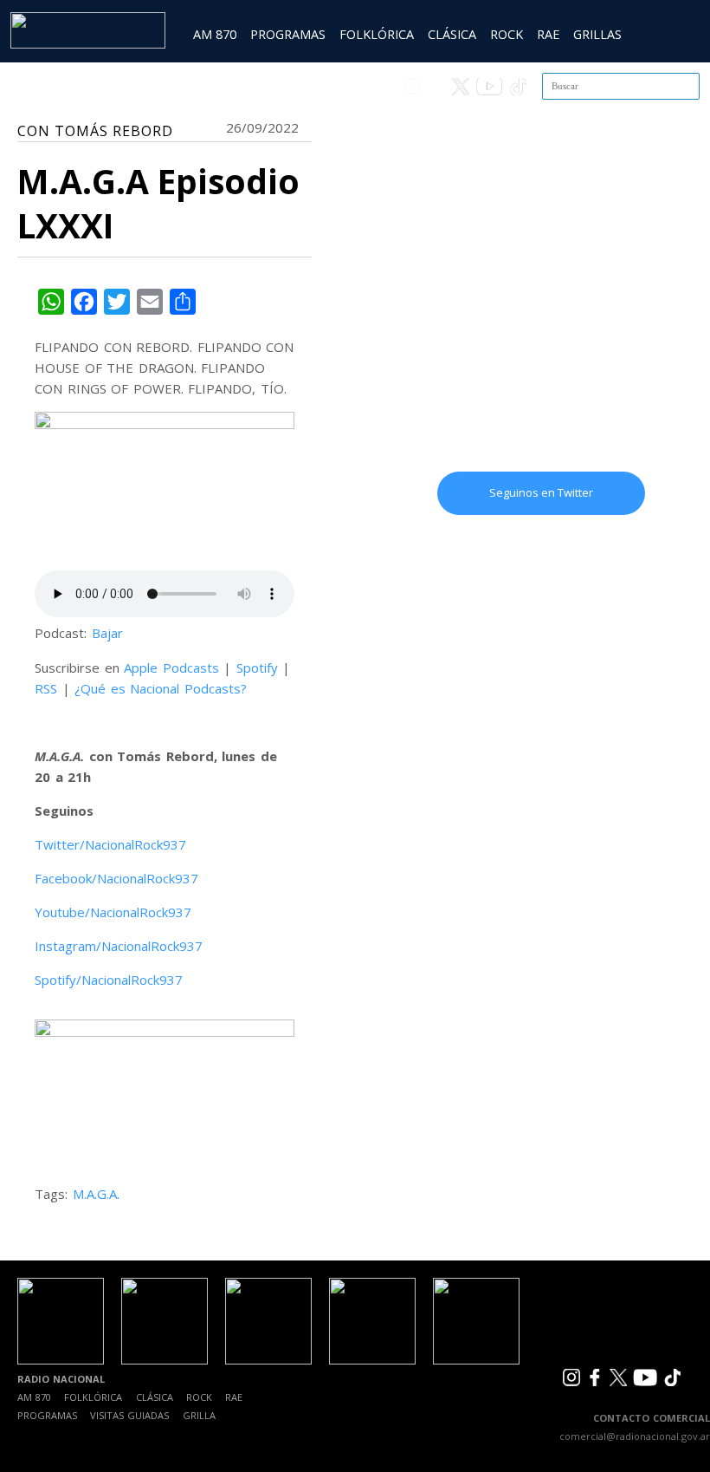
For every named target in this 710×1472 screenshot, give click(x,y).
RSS (46, 688)
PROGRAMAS (288, 34)
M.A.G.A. (96, 1193)
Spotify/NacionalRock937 (109, 979)
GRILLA (199, 1415)
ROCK (506, 34)
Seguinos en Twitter (541, 492)
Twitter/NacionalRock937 (110, 844)
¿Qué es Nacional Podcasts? (160, 688)
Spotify (257, 667)
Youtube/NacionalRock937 (113, 912)
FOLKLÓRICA (376, 34)
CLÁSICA (452, 34)
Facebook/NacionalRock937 (116, 878)
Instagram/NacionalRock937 (119, 945)
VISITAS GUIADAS (129, 1415)
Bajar (107, 633)
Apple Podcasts (171, 667)
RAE (548, 34)
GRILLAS (597, 34)
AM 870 (214, 34)
